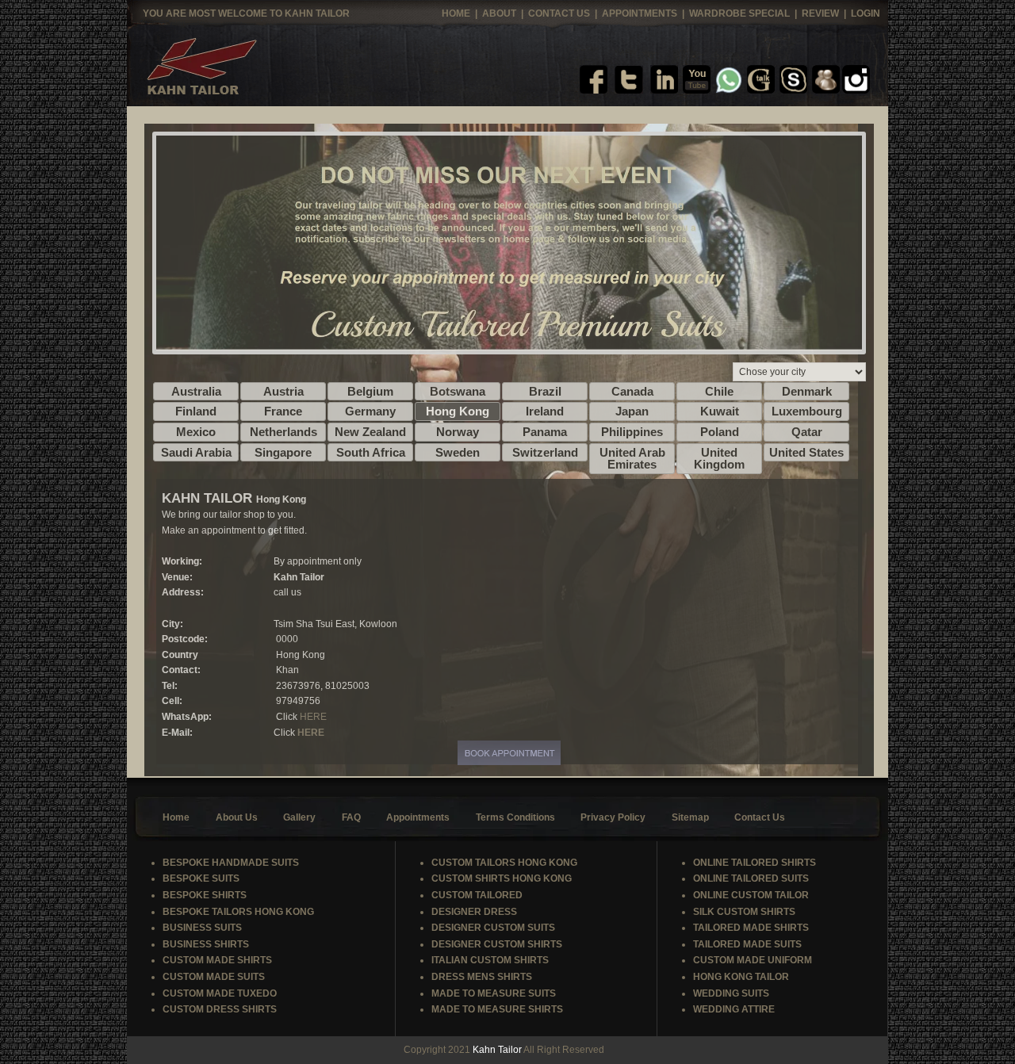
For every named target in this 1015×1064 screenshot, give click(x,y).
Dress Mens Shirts (481, 976)
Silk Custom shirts (744, 911)
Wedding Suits (731, 993)
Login (865, 13)
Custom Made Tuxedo (220, 993)
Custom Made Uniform (752, 960)
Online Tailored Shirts (754, 862)
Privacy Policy (612, 817)
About (499, 13)
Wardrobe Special (740, 13)
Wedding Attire (734, 1009)
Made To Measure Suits (493, 993)
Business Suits (202, 927)
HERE (313, 716)
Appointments (641, 13)
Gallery (299, 817)
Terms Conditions (515, 817)
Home (456, 13)
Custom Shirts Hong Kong (501, 878)
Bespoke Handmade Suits (231, 862)
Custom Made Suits (214, 976)
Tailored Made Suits (747, 944)
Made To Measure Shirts (497, 1009)
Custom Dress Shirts (220, 1009)
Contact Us (560, 13)
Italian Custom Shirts (490, 960)
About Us (237, 817)
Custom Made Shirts (217, 960)
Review (821, 13)
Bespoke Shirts (205, 895)
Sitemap (690, 817)
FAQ (351, 817)
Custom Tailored (477, 895)
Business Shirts (206, 944)
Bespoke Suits (201, 878)
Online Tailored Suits (751, 878)
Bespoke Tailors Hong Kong (238, 911)
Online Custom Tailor (751, 895)
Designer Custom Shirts (496, 944)
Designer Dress (474, 911)
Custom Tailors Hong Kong (504, 862)
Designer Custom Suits (493, 927)
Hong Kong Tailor (741, 976)
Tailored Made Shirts (751, 927)
